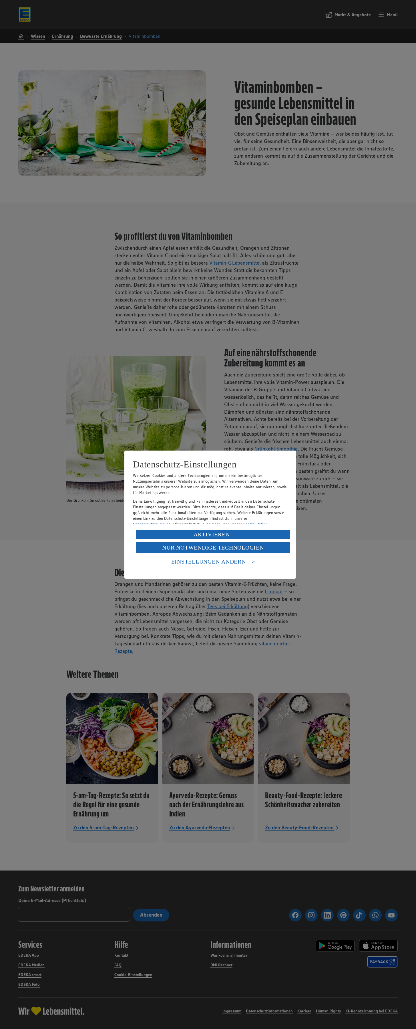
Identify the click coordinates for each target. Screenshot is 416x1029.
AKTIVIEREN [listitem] (212, 534)
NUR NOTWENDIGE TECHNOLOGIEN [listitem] (213, 547)
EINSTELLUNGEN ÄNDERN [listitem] (208, 561)
